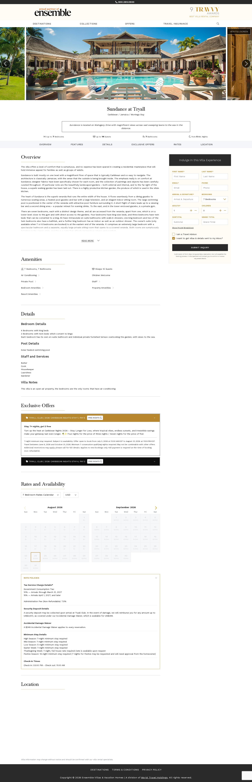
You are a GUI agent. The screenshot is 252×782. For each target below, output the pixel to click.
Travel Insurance (175, 23)
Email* (175, 183)
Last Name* (207, 171)
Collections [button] (88, 23)
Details (107, 144)
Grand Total (208, 217)
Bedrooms (207, 194)
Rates (177, 144)
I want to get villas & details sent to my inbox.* (199, 238)
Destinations (42, 23)
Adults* (176, 206)
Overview (45, 144)
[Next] (246, 63)
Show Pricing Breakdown (183, 228)
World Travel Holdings (154, 777)
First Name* (178, 171)
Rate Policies (31, 578)
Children (206, 206)
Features (77, 144)
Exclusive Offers (143, 144)
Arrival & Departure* (183, 194)
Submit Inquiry (200, 247)
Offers (130, 23)
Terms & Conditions (125, 769)
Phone (205, 183)
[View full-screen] (239, 31)
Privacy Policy (152, 769)
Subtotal (177, 217)
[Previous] (5, 63)
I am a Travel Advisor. (186, 234)
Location (207, 144)
